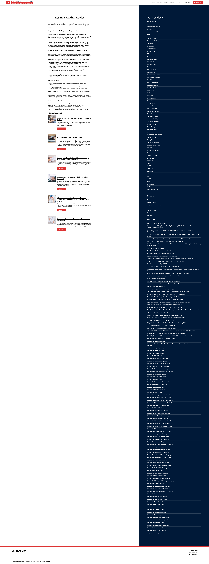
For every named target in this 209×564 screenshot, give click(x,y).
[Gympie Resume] (19, 4)
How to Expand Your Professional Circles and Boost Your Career (165, 299)
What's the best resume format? (156, 278)
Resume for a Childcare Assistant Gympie (159, 366)
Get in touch (150, 29)
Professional (150, 184)
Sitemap (37, 561)
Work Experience (152, 69)
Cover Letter (150, 213)
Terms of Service (25, 561)
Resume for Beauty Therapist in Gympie (158, 434)
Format (149, 153)
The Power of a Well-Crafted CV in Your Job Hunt (161, 320)
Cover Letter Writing (153, 41)
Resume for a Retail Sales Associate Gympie (159, 426)
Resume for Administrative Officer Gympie (159, 449)
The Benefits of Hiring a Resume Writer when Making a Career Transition (168, 291)
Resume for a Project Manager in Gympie (158, 413)
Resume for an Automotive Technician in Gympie (161, 338)
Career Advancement (153, 106)
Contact (189, 2)
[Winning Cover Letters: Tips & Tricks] (52, 142)
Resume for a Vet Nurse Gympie (156, 389)
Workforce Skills (152, 88)
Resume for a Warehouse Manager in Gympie (160, 465)
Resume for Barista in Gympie (155, 353)
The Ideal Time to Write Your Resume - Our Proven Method (74, 119)
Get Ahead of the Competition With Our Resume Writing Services (165, 261)
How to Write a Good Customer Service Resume (160, 253)
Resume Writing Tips (153, 150)
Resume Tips (150, 61)
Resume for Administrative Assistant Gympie (160, 444)
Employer (150, 176)
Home (148, 2)
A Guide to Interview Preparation (156, 223)
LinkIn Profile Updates (153, 26)
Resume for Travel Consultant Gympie (158, 517)
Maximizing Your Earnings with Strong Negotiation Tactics (163, 297)
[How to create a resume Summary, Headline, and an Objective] (52, 223)
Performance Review (153, 93)
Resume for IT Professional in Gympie (158, 460)
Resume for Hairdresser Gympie (156, 442)
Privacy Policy (32, 561)
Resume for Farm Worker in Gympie (157, 507)
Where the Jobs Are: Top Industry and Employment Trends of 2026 (166, 294)
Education (150, 54)
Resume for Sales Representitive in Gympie (159, 431)
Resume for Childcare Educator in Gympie (159, 369)
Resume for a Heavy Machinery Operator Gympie (161, 481)
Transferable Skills (152, 119)
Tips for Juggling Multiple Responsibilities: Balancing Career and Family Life (168, 302)
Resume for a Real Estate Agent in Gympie (159, 457)
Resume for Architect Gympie (155, 515)
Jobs (148, 163)
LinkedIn (165, 2)
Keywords (150, 67)
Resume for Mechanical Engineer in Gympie (159, 455)
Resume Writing (151, 21)
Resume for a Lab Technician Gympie (157, 520)
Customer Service (152, 155)
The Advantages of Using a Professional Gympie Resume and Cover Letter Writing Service (172, 239)
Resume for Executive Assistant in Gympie (159, 447)
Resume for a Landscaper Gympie (156, 512)
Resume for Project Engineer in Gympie (158, 452)
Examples (150, 160)
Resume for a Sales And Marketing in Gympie (160, 491)
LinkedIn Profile (151, 202)
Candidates (150, 168)
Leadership (150, 95)
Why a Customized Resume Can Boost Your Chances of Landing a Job (166, 323)
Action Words (151, 72)
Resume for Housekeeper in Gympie (157, 384)
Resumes (153, 2)
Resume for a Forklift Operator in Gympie (159, 478)
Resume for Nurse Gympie (154, 392)
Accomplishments (152, 51)
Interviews (150, 192)
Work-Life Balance (152, 82)
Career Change (151, 127)
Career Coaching (151, 137)
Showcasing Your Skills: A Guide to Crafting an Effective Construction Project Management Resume (172, 344)
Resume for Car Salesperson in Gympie (158, 488)
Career (149, 200)
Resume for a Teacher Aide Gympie (157, 376)
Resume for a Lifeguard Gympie (156, 522)
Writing (149, 187)
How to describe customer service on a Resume (160, 251)
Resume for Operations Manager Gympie (158, 416)
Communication (151, 48)
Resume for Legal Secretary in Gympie (158, 525)
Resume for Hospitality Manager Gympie (158, 348)
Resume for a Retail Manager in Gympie (158, 429)
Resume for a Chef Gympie (154, 356)
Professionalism (151, 98)
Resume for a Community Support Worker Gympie (161, 403)
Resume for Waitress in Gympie (156, 350)
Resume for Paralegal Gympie (155, 483)
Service (149, 181)
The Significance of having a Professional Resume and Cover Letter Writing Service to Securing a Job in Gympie (174, 244)
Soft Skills (150, 132)
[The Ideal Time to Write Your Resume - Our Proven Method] (52, 123)
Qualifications (151, 179)
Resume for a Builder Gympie (155, 379)
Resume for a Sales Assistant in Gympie (158, 423)
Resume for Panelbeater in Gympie (157, 528)
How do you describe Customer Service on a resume (162, 256)
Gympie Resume (14, 561)
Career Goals (150, 101)
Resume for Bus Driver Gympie (155, 387)
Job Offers (150, 43)
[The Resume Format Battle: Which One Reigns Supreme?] (52, 182)
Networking (150, 90)
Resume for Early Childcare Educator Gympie (160, 371)
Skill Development (152, 108)
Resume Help (151, 147)
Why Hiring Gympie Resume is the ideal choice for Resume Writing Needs (168, 273)
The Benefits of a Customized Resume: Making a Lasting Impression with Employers (171, 330)
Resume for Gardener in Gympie (156, 509)
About (185, 2)
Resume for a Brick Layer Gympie (156, 530)
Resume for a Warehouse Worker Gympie (159, 462)
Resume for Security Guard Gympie (157, 496)
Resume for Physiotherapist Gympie (157, 410)
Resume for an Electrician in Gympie (157, 468)
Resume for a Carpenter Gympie (156, 341)
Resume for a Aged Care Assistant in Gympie (159, 397)
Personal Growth (152, 129)
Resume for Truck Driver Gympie (156, 475)
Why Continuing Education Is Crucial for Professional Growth (164, 307)
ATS (148, 56)
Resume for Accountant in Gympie (157, 502)
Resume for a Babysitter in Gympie (157, 499)
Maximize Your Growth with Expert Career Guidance (162, 289)
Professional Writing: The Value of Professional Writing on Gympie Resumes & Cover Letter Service (171, 231)
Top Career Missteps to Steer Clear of (157, 312)
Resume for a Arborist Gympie (155, 504)
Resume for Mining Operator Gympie (157, 418)
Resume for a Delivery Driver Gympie (157, 473)
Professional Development (154, 134)
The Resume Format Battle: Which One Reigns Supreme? (72, 178)
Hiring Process (151, 140)
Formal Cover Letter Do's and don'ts (157, 286)
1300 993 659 (198, 2)
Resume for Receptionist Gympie (156, 494)
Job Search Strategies (153, 121)
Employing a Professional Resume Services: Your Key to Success (165, 241)
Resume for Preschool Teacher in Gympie (158, 363)
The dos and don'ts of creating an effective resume (161, 328)
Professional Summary (153, 75)
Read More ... (61, 128)
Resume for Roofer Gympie (154, 533)
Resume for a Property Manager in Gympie (159, 421)
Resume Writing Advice (153, 145)
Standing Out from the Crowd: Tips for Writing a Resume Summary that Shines (73, 158)
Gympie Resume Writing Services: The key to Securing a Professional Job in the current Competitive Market (169, 226)
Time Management (152, 80)
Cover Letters (159, 2)
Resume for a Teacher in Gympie (156, 374)
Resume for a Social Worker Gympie (157, 408)
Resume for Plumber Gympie (155, 470)
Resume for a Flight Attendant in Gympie (158, 486)
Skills (148, 173)
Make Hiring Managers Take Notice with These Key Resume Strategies (167, 317)
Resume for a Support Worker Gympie (158, 405)
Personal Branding (152, 85)
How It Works (172, 2)
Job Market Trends (152, 116)
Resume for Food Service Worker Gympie (158, 358)
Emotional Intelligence (153, 77)
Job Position (150, 158)
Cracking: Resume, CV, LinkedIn (156, 248)
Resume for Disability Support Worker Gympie (160, 400)
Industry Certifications (153, 111)
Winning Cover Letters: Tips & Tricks (69, 137)
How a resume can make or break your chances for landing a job (166, 333)
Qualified (149, 166)
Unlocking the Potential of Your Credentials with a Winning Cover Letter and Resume (171, 336)
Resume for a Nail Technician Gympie (158, 436)
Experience (150, 171)
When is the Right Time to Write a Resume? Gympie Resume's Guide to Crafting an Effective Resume (73, 199)
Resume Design (151, 64)
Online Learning (151, 103)
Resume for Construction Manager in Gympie (160, 382)
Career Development (152, 114)
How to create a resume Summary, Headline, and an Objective (73, 219)
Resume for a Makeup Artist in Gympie (158, 439)
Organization (150, 46)
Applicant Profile (152, 59)
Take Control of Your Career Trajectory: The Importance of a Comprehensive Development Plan (173, 310)
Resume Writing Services (154, 205)
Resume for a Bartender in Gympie (157, 361)
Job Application (151, 38)
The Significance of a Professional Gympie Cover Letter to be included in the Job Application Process (173, 235)
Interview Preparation (153, 189)
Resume (149, 215)
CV (148, 207)
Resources (179, 2)
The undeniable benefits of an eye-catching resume (162, 325)
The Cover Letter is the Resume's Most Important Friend (163, 284)
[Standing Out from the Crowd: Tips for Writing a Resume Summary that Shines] (52, 162)
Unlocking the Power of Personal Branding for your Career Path (165, 304)
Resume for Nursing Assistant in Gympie (158, 395)
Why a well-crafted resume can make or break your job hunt (164, 315)
